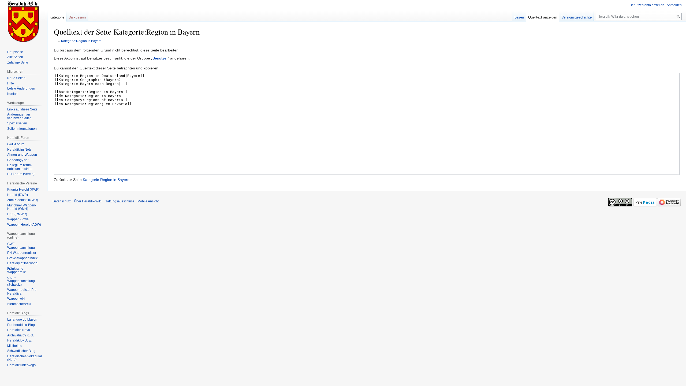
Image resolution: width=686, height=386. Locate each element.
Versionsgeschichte (576, 17)
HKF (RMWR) (17, 214)
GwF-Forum (15, 144)
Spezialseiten (17, 123)
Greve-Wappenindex (22, 258)
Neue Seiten (16, 78)
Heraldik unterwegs (21, 365)
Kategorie (57, 17)
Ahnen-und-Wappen (22, 155)
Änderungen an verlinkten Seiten (19, 116)
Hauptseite (15, 52)
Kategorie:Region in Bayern (81, 41)
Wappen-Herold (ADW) (24, 225)
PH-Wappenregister (21, 253)
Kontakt (12, 94)
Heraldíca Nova (18, 330)
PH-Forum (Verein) (21, 174)
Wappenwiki (16, 298)
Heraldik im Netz (19, 149)
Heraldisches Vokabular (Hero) (24, 358)
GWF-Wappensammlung (21, 246)
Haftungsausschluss (119, 201)
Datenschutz (62, 201)
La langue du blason (22, 319)
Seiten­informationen (22, 129)
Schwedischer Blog (21, 351)
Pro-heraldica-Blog (21, 325)
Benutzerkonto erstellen (647, 5)
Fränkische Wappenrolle (16, 270)
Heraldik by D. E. (19, 340)
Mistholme (14, 346)
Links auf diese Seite (22, 109)
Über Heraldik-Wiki (88, 201)
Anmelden (674, 5)
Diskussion (77, 17)
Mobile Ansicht (148, 201)
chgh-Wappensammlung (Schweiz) (21, 281)
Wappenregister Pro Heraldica (21, 291)
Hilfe (10, 83)
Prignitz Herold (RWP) (23, 189)
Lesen (519, 17)
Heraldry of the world (22, 263)
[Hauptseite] (23, 21)
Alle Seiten (15, 57)
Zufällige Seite (17, 62)
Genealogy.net (17, 160)
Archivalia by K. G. (20, 335)
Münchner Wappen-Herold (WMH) (21, 207)
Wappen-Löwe (18, 219)
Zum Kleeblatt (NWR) (22, 200)
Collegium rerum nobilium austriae (19, 167)
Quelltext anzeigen (542, 17)
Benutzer (160, 58)
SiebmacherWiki (19, 304)
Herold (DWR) (17, 195)
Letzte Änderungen (21, 88)
